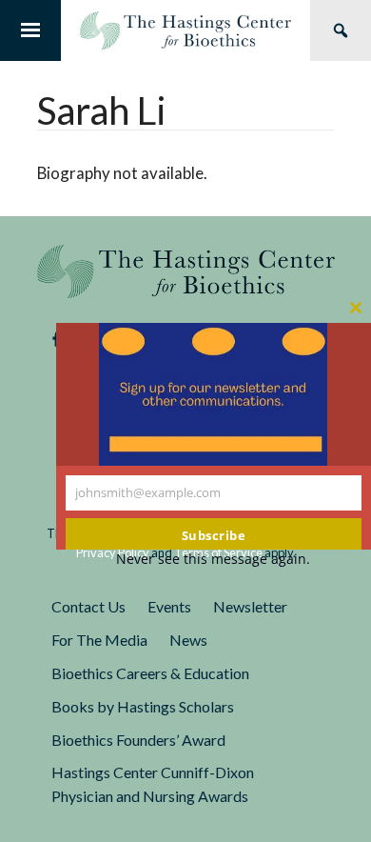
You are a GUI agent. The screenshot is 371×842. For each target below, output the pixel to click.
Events (169, 606)
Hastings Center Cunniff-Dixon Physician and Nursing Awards (152, 784)
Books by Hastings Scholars (142, 706)
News (188, 640)
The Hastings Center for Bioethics (185, 30)
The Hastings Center (186, 271)
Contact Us (88, 606)
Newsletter (250, 606)
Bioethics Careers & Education (150, 673)
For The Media (99, 640)
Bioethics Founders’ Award (138, 740)
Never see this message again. (213, 559)
